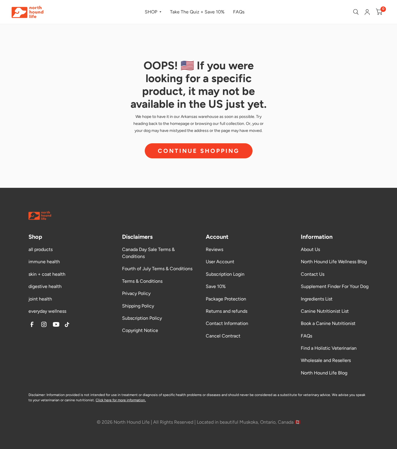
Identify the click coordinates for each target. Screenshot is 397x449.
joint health (40, 299)
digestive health (45, 286)
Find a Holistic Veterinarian (329, 348)
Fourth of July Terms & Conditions (157, 268)
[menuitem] (153, 12)
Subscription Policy (142, 318)
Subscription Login (225, 274)
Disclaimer (36, 395)
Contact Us (312, 274)
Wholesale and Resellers (326, 360)
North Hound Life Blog (324, 373)
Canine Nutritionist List (325, 311)
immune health (44, 261)
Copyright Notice (140, 330)
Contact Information (227, 323)
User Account (220, 261)
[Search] (356, 12)
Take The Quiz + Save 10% (197, 12)
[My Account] (367, 12)
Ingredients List (316, 299)
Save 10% (216, 286)
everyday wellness (47, 311)
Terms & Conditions (142, 281)
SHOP (151, 12)
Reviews (214, 249)
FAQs (238, 12)
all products (40, 249)
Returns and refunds (226, 311)
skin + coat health (46, 274)
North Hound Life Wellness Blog (334, 261)
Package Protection (226, 299)
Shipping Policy (138, 306)
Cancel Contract (223, 336)
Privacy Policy (136, 293)
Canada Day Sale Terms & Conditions (148, 253)
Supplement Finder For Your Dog (335, 286)
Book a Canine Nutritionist (328, 323)
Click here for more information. (121, 400)
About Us (310, 249)
